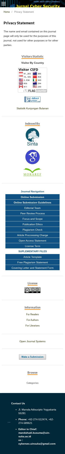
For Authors (33, 320)
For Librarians (32, 325)
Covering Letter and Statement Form (33, 267)
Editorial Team (32, 207)
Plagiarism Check (32, 229)
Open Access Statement (32, 240)
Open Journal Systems (33, 341)
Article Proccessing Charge (32, 235)
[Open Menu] (3, 3)
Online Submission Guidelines (32, 202)
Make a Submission (32, 356)
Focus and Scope (33, 218)
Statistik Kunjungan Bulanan (33, 108)
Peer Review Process (32, 213)
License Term (32, 246)
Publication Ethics (33, 224)
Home (7, 12)
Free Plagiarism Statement (32, 262)
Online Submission (32, 197)
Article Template (32, 256)
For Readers (32, 314)
